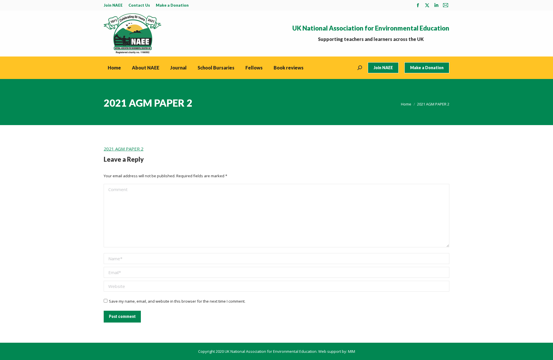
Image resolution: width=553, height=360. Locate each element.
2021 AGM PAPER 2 (123, 149)
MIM (351, 351)
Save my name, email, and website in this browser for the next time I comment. (177, 301)
